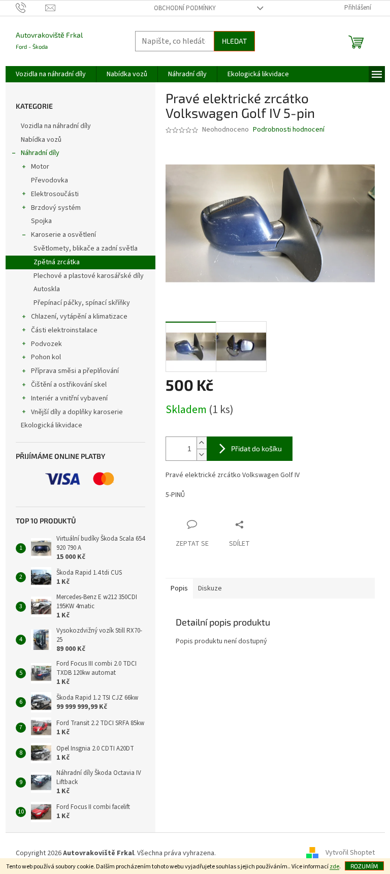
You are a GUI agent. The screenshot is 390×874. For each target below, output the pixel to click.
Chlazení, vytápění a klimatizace (79, 316)
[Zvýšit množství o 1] (202, 443)
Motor (40, 167)
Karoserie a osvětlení (63, 235)
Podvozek (46, 344)
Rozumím (364, 865)
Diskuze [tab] (210, 588)
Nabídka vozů (42, 140)
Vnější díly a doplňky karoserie (77, 412)
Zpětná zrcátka (57, 262)
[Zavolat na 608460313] (31, 7)
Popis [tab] (179, 588)
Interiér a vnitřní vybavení (69, 398)
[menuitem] (51, 74)
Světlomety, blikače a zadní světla (86, 248)
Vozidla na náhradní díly (56, 126)
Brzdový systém (56, 208)
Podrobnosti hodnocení (288, 130)
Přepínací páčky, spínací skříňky (82, 303)
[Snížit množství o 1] (202, 454)
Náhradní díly (40, 153)
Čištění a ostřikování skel (69, 385)
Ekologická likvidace (52, 425)
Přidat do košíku (256, 448)
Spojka (41, 221)
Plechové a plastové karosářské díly (89, 276)
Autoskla (47, 289)
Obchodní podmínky (185, 8)
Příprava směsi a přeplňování (75, 371)
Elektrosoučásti (55, 194)
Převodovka (49, 180)
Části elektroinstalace (64, 330)
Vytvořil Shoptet (350, 853)
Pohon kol (46, 357)
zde (334, 866)
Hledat (234, 41)
